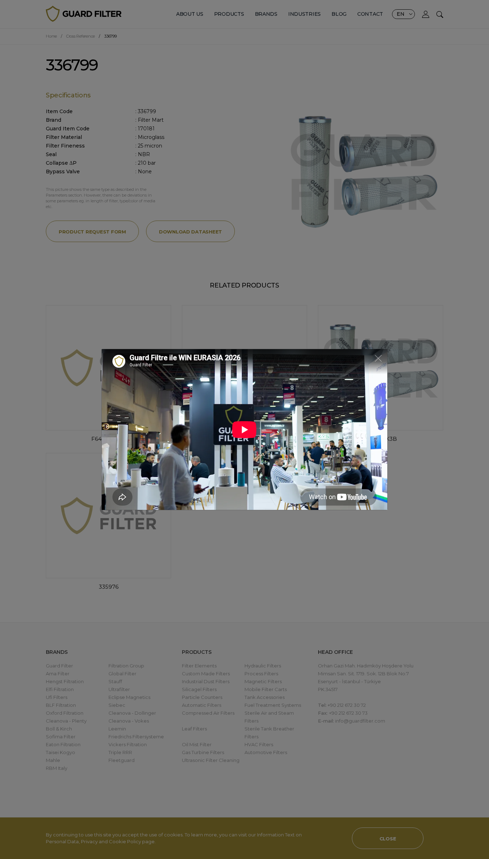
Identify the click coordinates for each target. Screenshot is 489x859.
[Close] (378, 357)
